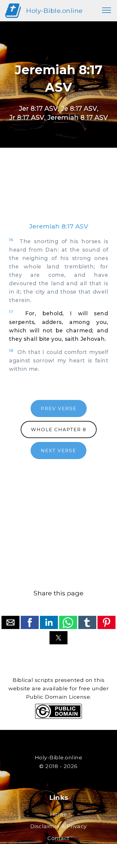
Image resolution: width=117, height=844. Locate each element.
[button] (11, 622)
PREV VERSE (58, 408)
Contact (58, 838)
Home (58, 814)
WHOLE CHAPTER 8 (58, 429)
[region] (59, 191)
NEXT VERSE (58, 450)
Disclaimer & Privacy (58, 826)
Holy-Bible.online (54, 10)
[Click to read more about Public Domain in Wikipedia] (58, 717)
